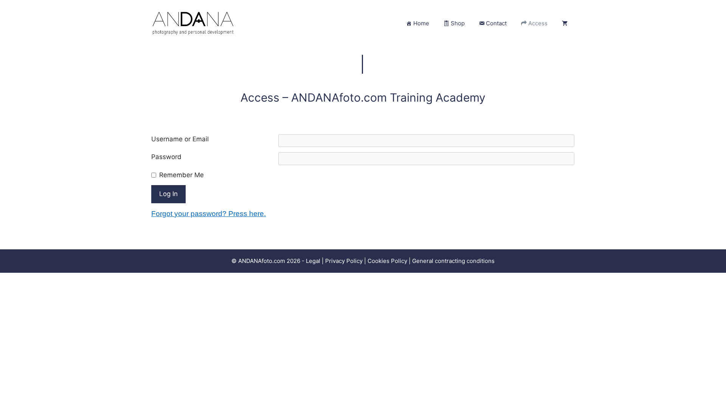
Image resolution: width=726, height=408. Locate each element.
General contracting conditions (453, 260)
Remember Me (181, 175)
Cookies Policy (387, 260)
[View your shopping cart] (565, 23)
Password (166, 157)
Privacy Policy (344, 260)
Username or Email (180, 139)
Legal (313, 260)
